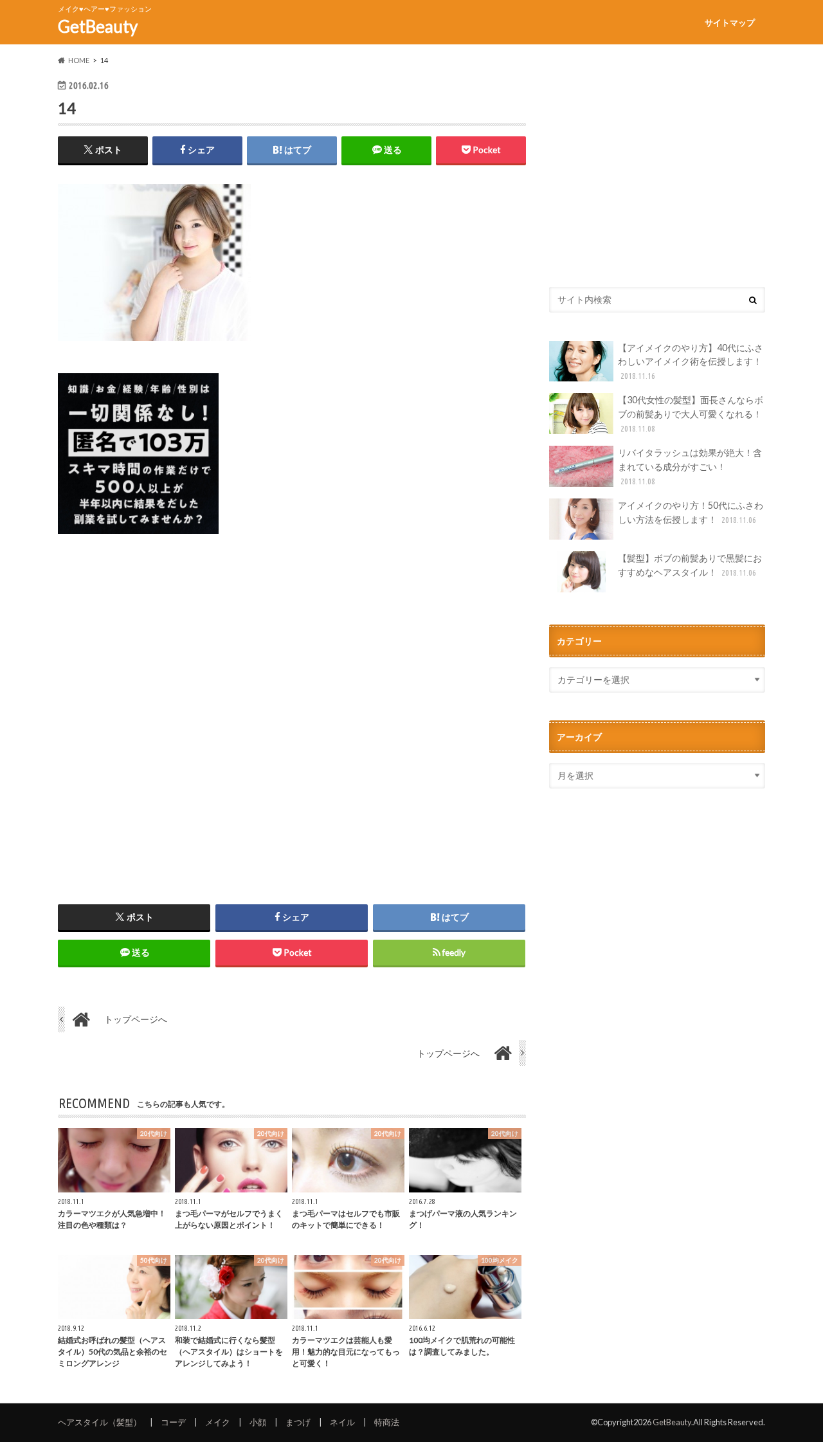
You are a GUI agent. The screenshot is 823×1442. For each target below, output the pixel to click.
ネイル (342, 1422)
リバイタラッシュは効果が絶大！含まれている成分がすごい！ (690, 466)
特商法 (386, 1422)
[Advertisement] (292, 709)
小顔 (257, 1422)
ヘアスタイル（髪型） (99, 1422)
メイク (217, 1422)
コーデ (173, 1422)
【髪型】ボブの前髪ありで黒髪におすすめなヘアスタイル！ (690, 565)
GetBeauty (98, 26)
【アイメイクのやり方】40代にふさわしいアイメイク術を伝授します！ (690, 361)
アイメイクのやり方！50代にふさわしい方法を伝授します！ (690, 512)
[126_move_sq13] (138, 541)
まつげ (298, 1422)
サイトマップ (730, 22)
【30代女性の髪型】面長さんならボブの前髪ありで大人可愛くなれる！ (690, 413)
